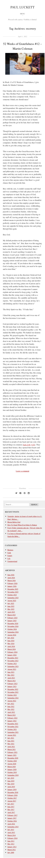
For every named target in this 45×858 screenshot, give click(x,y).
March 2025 (11, 615)
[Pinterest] (24, 493)
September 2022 (12, 698)
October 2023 (12, 663)
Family (9, 555)
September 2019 (12, 775)
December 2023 (12, 658)
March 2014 (11, 835)
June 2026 (10, 575)
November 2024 (12, 626)
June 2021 (10, 741)
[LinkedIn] (28, 493)
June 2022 (10, 706)
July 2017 (10, 804)
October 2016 (12, 821)
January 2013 (11, 847)
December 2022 (12, 689)
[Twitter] (16, 493)
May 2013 (10, 844)
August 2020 (11, 764)
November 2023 (12, 661)
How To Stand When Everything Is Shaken (22, 525)
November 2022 (12, 692)
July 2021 (10, 738)
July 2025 (10, 603)
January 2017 (11, 818)
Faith (9, 553)
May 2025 (10, 609)
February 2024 (12, 652)
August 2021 (11, 735)
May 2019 (10, 784)
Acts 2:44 (26, 444)
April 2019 (11, 786)
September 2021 (12, 732)
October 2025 (12, 595)
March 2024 (11, 649)
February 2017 (12, 815)
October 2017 (12, 798)
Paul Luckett (22, 7)
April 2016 (11, 824)
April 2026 (11, 577)
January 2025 (11, 620)
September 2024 (12, 632)
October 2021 (12, 729)
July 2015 (10, 829)
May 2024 (10, 643)
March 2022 (11, 715)
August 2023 (11, 669)
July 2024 (10, 638)
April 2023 (11, 678)
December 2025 (12, 589)
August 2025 (11, 600)
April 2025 (11, 612)
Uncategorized (12, 561)
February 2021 (12, 752)
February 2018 (12, 795)
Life (8, 558)
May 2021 (10, 744)
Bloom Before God (13, 522)
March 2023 (11, 681)
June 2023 (10, 672)
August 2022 (11, 701)
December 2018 (12, 792)
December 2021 (12, 723)
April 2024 (11, 646)
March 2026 (11, 580)
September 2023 (12, 666)
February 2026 (12, 583)
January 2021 (11, 755)
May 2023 (10, 675)
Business (10, 550)
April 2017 (11, 812)
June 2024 (10, 640)
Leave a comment (22, 471)
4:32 (33, 444)
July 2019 (10, 778)
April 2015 (11, 832)
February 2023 (12, 683)
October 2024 (12, 629)
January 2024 (11, 655)
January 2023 (11, 686)
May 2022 (10, 709)
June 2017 (10, 807)
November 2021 (12, 726)
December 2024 (12, 623)
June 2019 (10, 781)
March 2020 (11, 766)
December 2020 (12, 758)
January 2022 (11, 721)
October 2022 (12, 695)
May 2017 (10, 809)
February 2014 (12, 838)
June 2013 (10, 841)
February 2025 (12, 618)
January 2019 (11, 789)
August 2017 (11, 801)
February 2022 (12, 718)
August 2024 (11, 635)
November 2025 (12, 592)
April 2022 (11, 712)
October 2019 (12, 772)
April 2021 (11, 746)
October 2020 (12, 761)
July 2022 (10, 703)
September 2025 (12, 598)
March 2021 (11, 749)
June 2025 (10, 606)
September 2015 (12, 827)
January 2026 (11, 586)
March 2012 (11, 849)
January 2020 (11, 769)
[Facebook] (20, 493)
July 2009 (10, 852)
